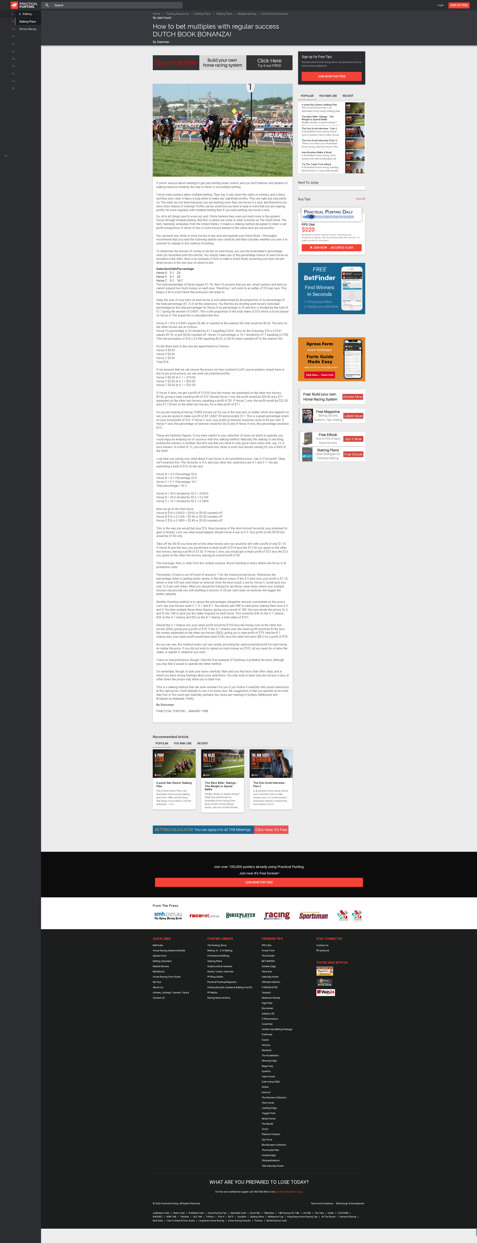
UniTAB (307, 1213)
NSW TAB (171, 1216)
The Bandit (267, 1123)
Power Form (268, 950)
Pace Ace (267, 971)
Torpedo (266, 992)
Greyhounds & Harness (219, 966)
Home (156, 13)
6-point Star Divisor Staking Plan (319, 104)
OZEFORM (343, 1213)
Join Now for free (259, 882)
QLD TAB (197, 1216)
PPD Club (266, 945)
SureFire (266, 1071)
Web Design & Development (350, 1203)
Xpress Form (160, 955)
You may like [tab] (183, 743)
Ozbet (331, 1213)
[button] (300, 229)
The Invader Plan (270, 1150)
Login (440, 5)
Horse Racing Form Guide (166, 976)
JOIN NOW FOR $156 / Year (333, 247)
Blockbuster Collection (274, 1144)
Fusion (265, 1039)
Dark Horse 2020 (271, 1081)
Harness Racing (347, 1216)
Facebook (323, 950)
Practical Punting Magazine (221, 982)
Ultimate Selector (271, 982)
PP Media (212, 992)
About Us (158, 987)
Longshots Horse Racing (211, 1220)
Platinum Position (271, 1134)
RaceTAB (255, 1213)
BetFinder (158, 945)
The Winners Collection (274, 1097)
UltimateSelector (271, 1160)
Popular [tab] (162, 743)
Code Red (267, 1024)
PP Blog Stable (215, 976)
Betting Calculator (162, 961)
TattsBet (184, 1216)
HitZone (266, 1045)
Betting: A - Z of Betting (219, 950)
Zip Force (267, 1139)
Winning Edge (269, 1060)
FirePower (267, 1034)
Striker (265, 1087)
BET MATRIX (268, 961)
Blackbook (159, 971)
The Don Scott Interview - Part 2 (319, 128)
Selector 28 (268, 1013)
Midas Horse (269, 1118)
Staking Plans (28, 14)
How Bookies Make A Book (317, 152)
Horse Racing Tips (217, 1213)
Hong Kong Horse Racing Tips (302, 1216)
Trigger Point (268, 1113)
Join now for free (332, 76)
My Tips (157, 982)
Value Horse (268, 1076)
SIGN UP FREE (459, 5)
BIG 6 (230, 1216)
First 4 (221, 1216)
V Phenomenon (270, 1018)
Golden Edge (269, 966)
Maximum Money (271, 997)
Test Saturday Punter (273, 1165)
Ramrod (266, 1092)
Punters (259, 1220)
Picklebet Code (196, 1213)
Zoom (265, 1129)
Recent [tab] (202, 743)
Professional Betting (218, 955)
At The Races (329, 1216)
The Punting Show (217, 945)
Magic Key (267, 1066)
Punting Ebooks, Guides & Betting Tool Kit (229, 987)
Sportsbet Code (238, 1213)
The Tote (319, 1213)
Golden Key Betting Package (277, 1029)
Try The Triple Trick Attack (316, 164)
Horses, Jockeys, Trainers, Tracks (171, 992)
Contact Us (159, 997)
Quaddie (241, 1216)
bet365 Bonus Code (276, 1220)
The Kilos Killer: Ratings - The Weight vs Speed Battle (221, 786)
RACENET (158, 1216)
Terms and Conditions (322, 1203)
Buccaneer (267, 1008)
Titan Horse (268, 1102)
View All (360, 198)
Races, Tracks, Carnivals (220, 971)
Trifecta (210, 1216)
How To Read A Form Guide (181, 1220)
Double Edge (269, 1155)
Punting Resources (177, 13)
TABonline (269, 1213)
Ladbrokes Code (161, 1213)
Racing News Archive (218, 997)
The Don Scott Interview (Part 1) (319, 140)
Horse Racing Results (239, 1220)
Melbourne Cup (275, 1216)
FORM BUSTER (270, 987)
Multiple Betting (247, 13)
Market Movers (161, 966)
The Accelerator (270, 1055)
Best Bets (158, 1220)
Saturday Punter (313, 224)
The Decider (268, 955)
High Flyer (267, 1003)
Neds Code (179, 1213)
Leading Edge (269, 1108)
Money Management (30, 29)
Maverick (266, 1050)
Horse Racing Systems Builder (169, 950)
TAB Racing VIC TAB (288, 1213)
